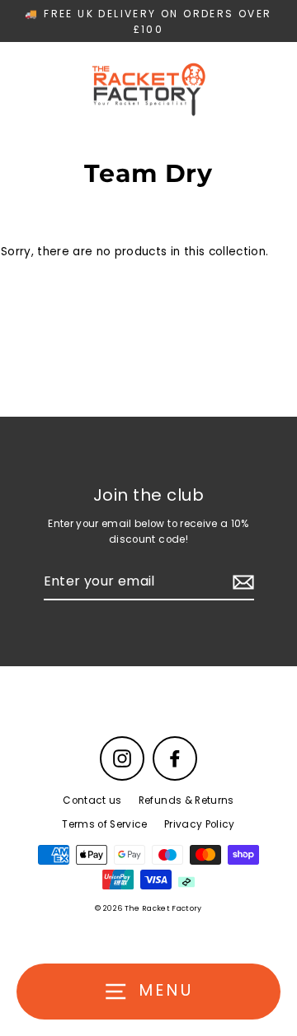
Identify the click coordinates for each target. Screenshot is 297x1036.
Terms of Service (104, 824)
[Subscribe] (241, 582)
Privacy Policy (199, 824)
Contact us (92, 800)
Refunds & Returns (186, 800)
